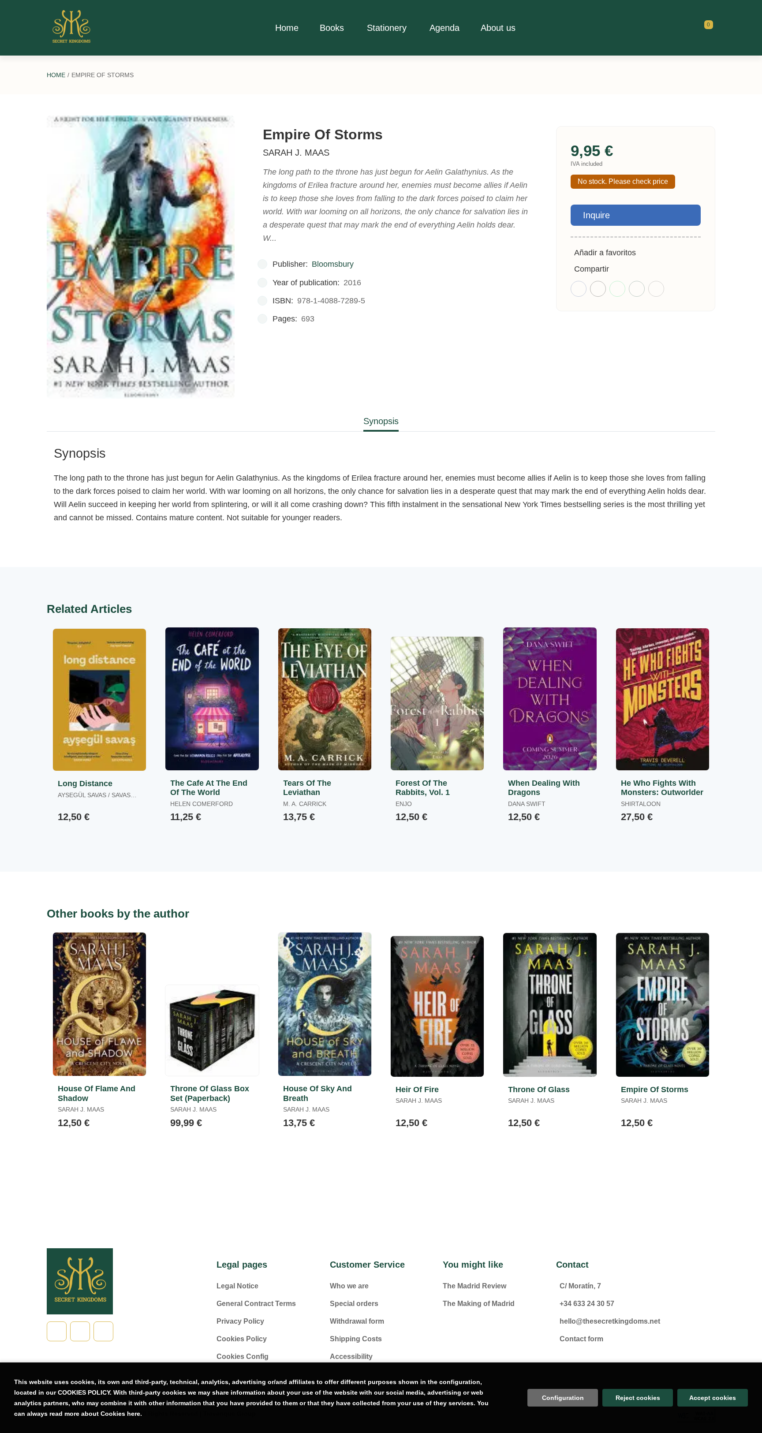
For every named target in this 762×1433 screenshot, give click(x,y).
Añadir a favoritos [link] (605, 252)
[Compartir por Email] (637, 289)
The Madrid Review (474, 1286)
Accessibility (351, 1356)
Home (56, 74)
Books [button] (332, 28)
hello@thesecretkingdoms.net (610, 1321)
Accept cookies (712, 1397)
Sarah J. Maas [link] (296, 152)
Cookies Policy (242, 1339)
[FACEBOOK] (57, 1331)
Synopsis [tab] (381, 421)
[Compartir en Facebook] (578, 289)
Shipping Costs (356, 1339)
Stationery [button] (387, 28)
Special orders (354, 1303)
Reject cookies (638, 1397)
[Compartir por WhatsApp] (617, 289)
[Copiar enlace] (656, 289)
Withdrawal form (357, 1321)
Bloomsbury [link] (333, 264)
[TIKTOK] (80, 1331)
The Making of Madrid (479, 1303)
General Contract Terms (256, 1303)
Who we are (349, 1286)
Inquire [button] (596, 215)
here (133, 1413)
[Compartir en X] (598, 289)
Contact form (581, 1339)
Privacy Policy (240, 1321)
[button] (705, 28)
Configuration (563, 1397)
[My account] (713, 28)
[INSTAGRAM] (103, 1331)
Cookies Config (243, 1356)
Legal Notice (237, 1286)
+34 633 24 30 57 (587, 1303)
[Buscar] (697, 28)
